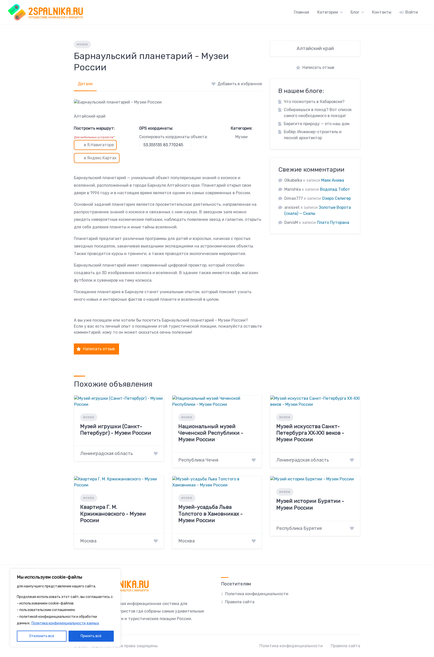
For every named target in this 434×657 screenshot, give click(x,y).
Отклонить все (41, 636)
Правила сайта (239, 601)
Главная (301, 12)
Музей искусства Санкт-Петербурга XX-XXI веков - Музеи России (310, 433)
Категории (327, 12)
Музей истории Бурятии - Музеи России (310, 504)
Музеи (82, 44)
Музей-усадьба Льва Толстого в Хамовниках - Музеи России (210, 513)
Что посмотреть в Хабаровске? (314, 101)
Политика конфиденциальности (256, 593)
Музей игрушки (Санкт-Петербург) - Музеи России (115, 429)
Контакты (381, 12)
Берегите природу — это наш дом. (317, 123)
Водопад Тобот (335, 189)
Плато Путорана (333, 222)
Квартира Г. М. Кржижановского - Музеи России (113, 513)
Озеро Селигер (336, 198)
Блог (355, 12)
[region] (65, 608)
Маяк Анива (332, 180)
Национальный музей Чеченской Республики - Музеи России (210, 433)
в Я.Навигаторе (99, 144)
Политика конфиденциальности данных (65, 623)
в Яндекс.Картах (100, 158)
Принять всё (91, 636)
